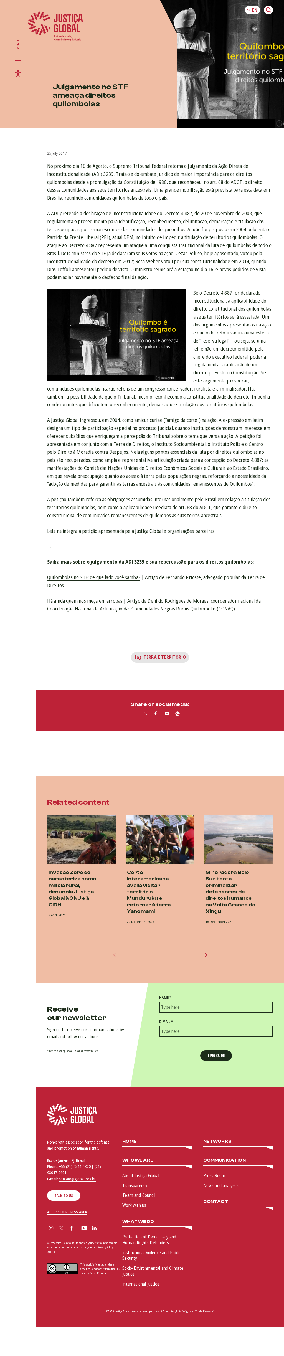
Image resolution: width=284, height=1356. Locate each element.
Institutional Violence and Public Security (151, 1255)
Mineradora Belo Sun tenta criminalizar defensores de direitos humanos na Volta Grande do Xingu (230, 892)
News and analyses (221, 1185)
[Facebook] (71, 1229)
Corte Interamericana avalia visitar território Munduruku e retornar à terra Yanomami (149, 892)
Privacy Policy (105, 1247)
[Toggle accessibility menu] (18, 73)
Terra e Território (165, 657)
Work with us (134, 1205)
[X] (61, 1229)
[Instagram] (51, 1229)
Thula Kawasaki (204, 1311)
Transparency (134, 1185)
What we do (138, 1221)
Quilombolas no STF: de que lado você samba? (93, 577)
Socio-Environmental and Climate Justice (152, 1271)
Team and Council (138, 1195)
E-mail (166, 1021)
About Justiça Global (140, 1175)
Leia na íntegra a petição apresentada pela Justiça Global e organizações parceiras (130, 531)
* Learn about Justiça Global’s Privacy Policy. (72, 1051)
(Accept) (51, 1251)
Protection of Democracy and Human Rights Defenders (149, 1240)
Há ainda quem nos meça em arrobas (84, 600)
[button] (201, 954)
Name (165, 997)
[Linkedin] (94, 1229)
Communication (224, 1160)
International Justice (140, 1284)
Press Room (214, 1175)
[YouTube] (84, 1229)
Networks (217, 1141)
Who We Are (137, 1160)
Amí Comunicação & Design (173, 1311)
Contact (215, 1201)
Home (129, 1141)
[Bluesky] (105, 1229)
